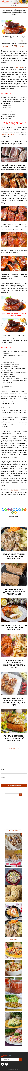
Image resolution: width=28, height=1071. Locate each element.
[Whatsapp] (5, 509)
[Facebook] (3, 509)
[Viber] (11, 509)
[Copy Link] (15, 512)
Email (3, 777)
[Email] (12, 512)
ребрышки (20, 67)
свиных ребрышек (8, 134)
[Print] (25, 509)
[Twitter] (19, 509)
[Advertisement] (12, 814)
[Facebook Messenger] (17, 509)
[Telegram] (14, 509)
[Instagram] (8, 509)
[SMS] (22, 509)
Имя (3, 769)
